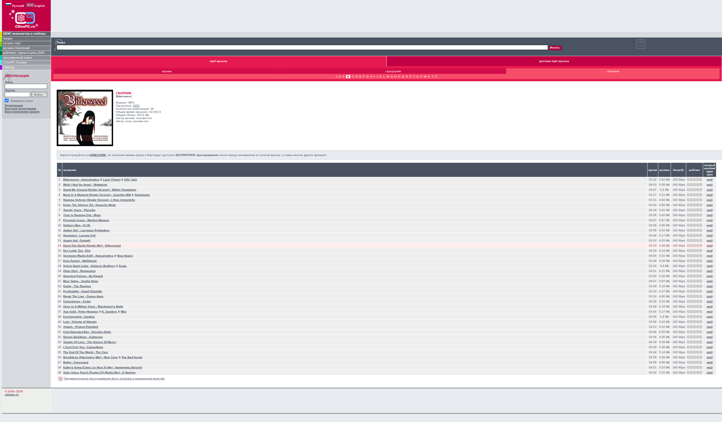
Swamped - (71, 235)
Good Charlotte (92, 291)
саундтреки (393, 71)
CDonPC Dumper (15, 62)
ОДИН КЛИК (97, 155)
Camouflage (95, 347)
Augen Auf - (71, 240)
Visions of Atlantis (84, 321)
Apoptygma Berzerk (128, 367)
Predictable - (72, 291)
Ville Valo (130, 179)
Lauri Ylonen (111, 179)
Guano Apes (95, 296)
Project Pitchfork (86, 326)
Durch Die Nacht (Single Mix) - (84, 245)
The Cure (102, 352)
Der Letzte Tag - (74, 250)
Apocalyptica (90, 179)
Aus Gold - (70, 311)
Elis (88, 250)
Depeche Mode (106, 204)
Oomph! (85, 240)
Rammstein (88, 270)
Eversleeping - (73, 316)
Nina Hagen (125, 255)
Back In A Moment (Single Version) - (88, 194)
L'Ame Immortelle (123, 199)
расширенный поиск (17, 57)
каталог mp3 (12, 43)
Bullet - (68, 362)
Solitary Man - (73, 225)
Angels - (69, 326)
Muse (97, 215)
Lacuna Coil (87, 235)
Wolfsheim (89, 260)
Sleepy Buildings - (76, 337)
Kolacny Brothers (103, 265)
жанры (7, 38)
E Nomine (129, 372)
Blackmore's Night (110, 306)
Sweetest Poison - (76, 276)
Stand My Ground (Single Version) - (87, 189)
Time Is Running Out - (78, 215)
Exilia (87, 301)
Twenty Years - (73, 210)
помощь (9, 67)
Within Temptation (124, 189)
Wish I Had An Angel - (78, 184)
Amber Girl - (72, 230)
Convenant (81, 362)
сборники (613, 71)
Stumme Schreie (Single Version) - (87, 199)
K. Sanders (109, 311)
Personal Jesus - (75, 220)
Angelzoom (142, 194)
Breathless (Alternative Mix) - (83, 357)
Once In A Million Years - (80, 306)
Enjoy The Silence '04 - (79, 204)
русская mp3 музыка (554, 61)
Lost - (67, 321)
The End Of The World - (79, 352)
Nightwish (100, 184)
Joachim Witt (122, 194)
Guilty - (68, 286)
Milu (123, 311)
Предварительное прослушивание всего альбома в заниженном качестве (114, 378)
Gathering (96, 337)
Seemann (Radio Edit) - (79, 255)
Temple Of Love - (75, 342)
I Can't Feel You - (75, 347)
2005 (136, 105)
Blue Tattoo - (72, 281)
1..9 (338, 76)
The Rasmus (82, 286)
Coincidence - (73, 301)
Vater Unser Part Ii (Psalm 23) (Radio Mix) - (92, 372)
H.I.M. (87, 225)
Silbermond (113, 245)
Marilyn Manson (98, 220)
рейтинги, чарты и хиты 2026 (23, 52)
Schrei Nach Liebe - (77, 265)
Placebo (89, 210)
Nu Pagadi (96, 276)
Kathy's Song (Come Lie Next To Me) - (89, 367)
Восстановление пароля (22, 111)
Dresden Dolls (101, 331)
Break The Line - (75, 296)
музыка (167, 71)
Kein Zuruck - (72, 260)
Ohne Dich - (71, 270)
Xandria (89, 316)
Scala (123, 265)
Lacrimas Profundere (95, 230)
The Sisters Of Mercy (101, 342)
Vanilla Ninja (89, 281)
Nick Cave (111, 357)
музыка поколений (16, 48)
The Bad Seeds (132, 357)
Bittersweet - (72, 179)
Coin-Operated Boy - (77, 331)
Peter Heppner (88, 311)
